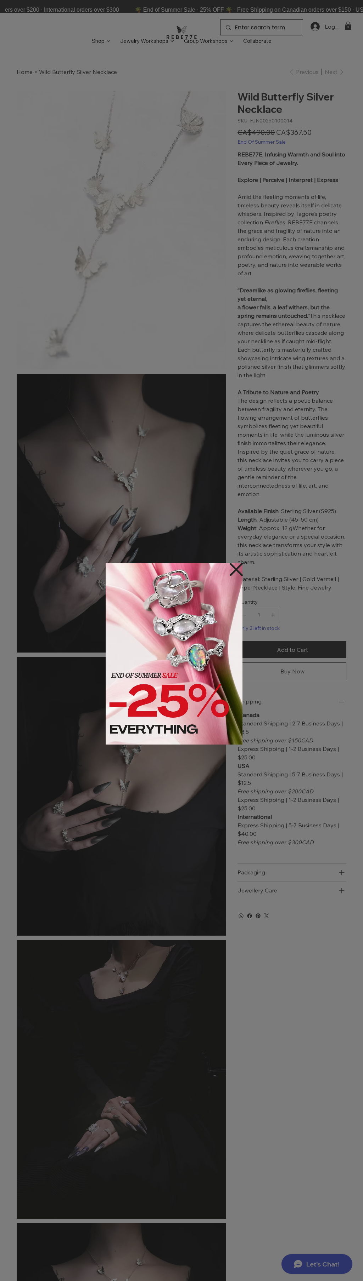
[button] (236, 570)
